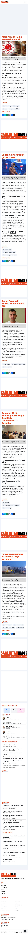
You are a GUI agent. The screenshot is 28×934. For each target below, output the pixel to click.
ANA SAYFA (3, 885)
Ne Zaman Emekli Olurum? (8, 919)
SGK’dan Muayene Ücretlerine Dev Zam (12, 841)
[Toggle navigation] (25, 2)
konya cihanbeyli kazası (8, 627)
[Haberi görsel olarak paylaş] (17, 59)
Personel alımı (15, 108)
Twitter (14, 711)
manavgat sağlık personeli (18, 364)
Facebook (7, 711)
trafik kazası (20, 627)
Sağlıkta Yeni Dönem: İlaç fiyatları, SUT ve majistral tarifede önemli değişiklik (13, 821)
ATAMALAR (3, 901)
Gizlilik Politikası (16, 931)
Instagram (21, 711)
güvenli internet (7, 249)
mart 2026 (6, 108)
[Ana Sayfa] (5, 2)
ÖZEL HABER (4, 906)
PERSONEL (3, 909)
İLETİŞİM (3, 893)
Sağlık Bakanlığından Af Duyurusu (11, 744)
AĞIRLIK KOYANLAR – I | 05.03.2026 (12, 719)
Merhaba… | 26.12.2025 (10, 733)
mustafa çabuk (7, 367)
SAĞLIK (16, 909)
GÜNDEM (3, 903)
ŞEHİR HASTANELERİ (5, 910)
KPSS (2, 905)
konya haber (6, 364)
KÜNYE (2, 889)
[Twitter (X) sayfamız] (4, 926)
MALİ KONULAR (18, 905)
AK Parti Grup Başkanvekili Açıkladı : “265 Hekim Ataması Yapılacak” (13, 806)
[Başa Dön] (25, 931)
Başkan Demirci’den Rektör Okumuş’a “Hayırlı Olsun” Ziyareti (14, 836)
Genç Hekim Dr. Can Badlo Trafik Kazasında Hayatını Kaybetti (13, 858)
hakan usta (6, 502)
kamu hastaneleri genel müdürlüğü (11, 505)
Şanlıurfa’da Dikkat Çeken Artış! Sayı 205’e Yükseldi (13, 753)
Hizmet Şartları (20, 931)
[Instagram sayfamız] (7, 926)
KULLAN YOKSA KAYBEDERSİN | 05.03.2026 (13, 723)
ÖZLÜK (16, 906)
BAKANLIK (17, 901)
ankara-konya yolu (18, 625)
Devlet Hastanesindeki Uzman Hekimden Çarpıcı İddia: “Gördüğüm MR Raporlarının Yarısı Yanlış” (13, 760)
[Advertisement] (14, 20)
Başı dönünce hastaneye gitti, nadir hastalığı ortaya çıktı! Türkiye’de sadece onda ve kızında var (14, 847)
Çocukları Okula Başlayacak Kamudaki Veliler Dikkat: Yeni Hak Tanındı (14, 827)
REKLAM (3, 891)
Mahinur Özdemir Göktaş (9, 252)
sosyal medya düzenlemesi (9, 255)
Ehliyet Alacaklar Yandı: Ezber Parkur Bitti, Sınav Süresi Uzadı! (13, 816)
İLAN (16, 903)
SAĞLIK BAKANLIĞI (7, 508)
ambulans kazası (7, 625)
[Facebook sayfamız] (2, 926)
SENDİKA (17, 910)
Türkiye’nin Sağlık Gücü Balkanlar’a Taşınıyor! (14, 765)
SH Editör (14, 57)
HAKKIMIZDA (4, 887)
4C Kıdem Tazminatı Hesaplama (8, 917)
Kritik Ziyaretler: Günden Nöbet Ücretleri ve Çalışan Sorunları (14, 853)
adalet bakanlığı (7, 106)
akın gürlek (17, 106)
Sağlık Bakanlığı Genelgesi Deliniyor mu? (12, 749)
